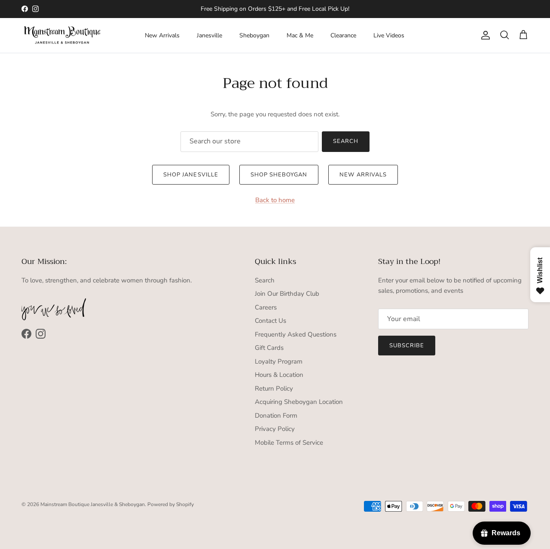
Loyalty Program (278, 361)
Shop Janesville (190, 175)
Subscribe (406, 345)
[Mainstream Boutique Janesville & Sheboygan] (62, 36)
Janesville (209, 35)
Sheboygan (254, 35)
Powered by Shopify (170, 504)
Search (345, 141)
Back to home (275, 200)
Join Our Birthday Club (287, 293)
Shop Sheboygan (279, 175)
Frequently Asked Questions (295, 334)
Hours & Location (279, 374)
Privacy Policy (275, 429)
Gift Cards (269, 347)
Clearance (343, 35)
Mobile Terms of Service (289, 442)
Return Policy (274, 388)
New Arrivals (162, 35)
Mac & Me (300, 35)
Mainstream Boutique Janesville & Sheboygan (92, 504)
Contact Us (270, 320)
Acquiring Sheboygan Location (299, 401)
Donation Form (276, 415)
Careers (266, 307)
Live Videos (388, 35)
